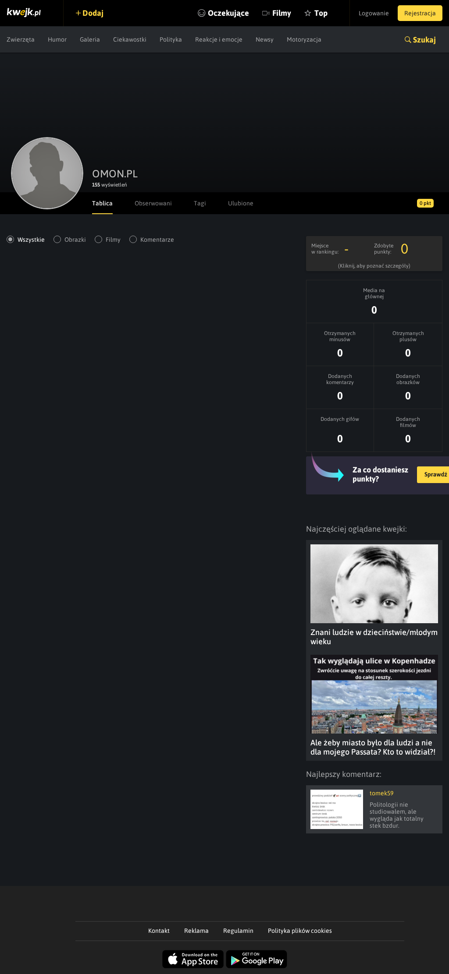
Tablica (102, 203)
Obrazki (75, 239)
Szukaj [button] (424, 39)
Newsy (265, 39)
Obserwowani (153, 203)
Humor (57, 39)
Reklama (196, 930)
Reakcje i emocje (218, 39)
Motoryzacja (304, 39)
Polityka (171, 39)
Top (321, 13)
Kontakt (159, 930)
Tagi (200, 203)
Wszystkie (31, 239)
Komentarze (157, 239)
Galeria (90, 39)
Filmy (281, 13)
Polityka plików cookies (300, 930)
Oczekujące (228, 13)
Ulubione (240, 203)
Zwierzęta (21, 39)
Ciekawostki (129, 39)
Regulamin (238, 930)
